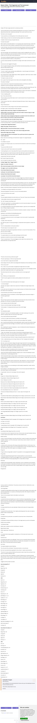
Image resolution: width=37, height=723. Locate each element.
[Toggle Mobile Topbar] (35, 1)
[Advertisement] (18, 19)
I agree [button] (22, 718)
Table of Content (18, 10)
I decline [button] (25, 718)
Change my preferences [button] (25, 720)
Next (31, 10)
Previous (6, 10)
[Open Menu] (33, 1)
